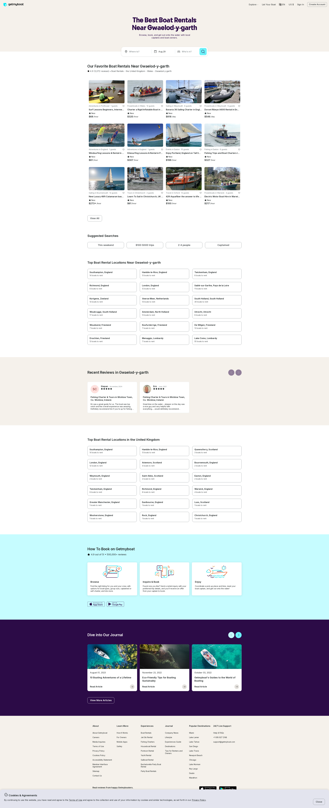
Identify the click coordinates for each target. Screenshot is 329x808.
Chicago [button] (192, 760)
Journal (169, 726)
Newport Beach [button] (195, 755)
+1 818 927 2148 (220, 737)
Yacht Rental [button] (146, 755)
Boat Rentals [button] (146, 733)
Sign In (300, 4)
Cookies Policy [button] (99, 755)
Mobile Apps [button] (122, 742)
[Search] (203, 51)
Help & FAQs (218, 733)
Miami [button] (191, 733)
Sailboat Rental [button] (147, 760)
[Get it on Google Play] (115, 604)
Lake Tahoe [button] (194, 742)
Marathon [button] (193, 778)
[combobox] (137, 51)
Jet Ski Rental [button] (146, 737)
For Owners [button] (121, 737)
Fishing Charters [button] (147, 742)
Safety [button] (119, 746)
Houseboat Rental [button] (148, 746)
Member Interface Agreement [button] (100, 765)
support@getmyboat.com (224, 742)
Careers (96, 737)
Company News (171, 733)
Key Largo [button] (193, 769)
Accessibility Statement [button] (102, 760)
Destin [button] (191, 773)
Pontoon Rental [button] (147, 751)
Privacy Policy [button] (199, 800)
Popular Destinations (199, 726)
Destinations (170, 746)
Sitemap (96, 771)
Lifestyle (168, 737)
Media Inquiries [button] (99, 742)
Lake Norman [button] (194, 764)
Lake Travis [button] (194, 751)
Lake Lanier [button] (194, 737)
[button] (269, 4)
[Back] (231, 372)
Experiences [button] (147, 726)
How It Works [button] (122, 733)
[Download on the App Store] (96, 604)
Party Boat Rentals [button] (148, 771)
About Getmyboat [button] (100, 733)
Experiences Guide (173, 742)
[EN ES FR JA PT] (282, 4)
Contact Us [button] (97, 776)
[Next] (238, 372)
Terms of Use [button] (75, 800)
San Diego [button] (193, 746)
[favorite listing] (123, 106)
